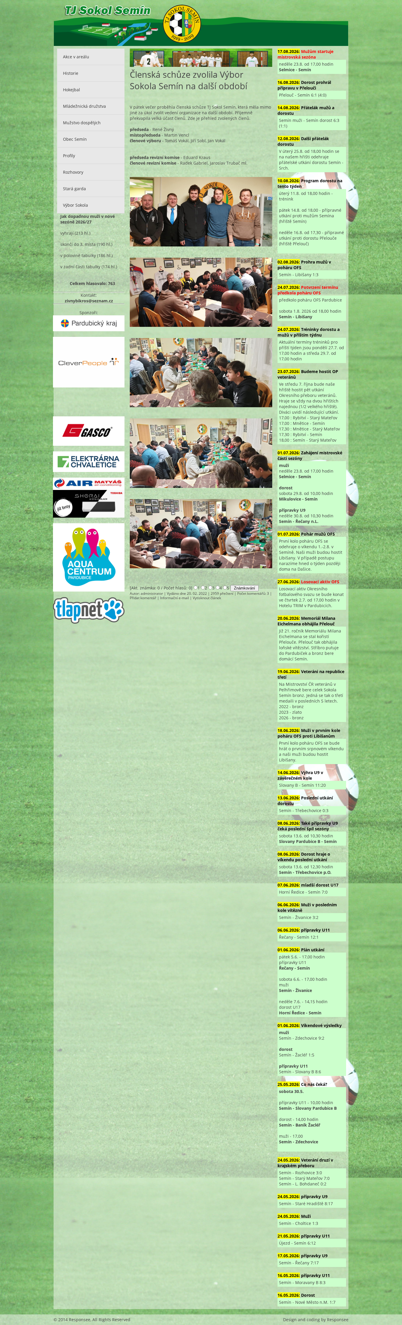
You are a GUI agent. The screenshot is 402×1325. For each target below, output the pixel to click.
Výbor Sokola (75, 205)
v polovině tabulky (78, 255)
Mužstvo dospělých (82, 122)
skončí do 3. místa (78, 244)
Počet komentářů (251, 593)
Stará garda (74, 188)
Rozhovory (73, 172)
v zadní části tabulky (80, 266)
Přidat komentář (143, 598)
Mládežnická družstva (84, 106)
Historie (70, 73)
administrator (152, 593)
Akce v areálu (76, 56)
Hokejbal (71, 89)
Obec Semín (75, 139)
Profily (69, 155)
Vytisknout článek (207, 598)
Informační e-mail (174, 598)
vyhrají (67, 233)
